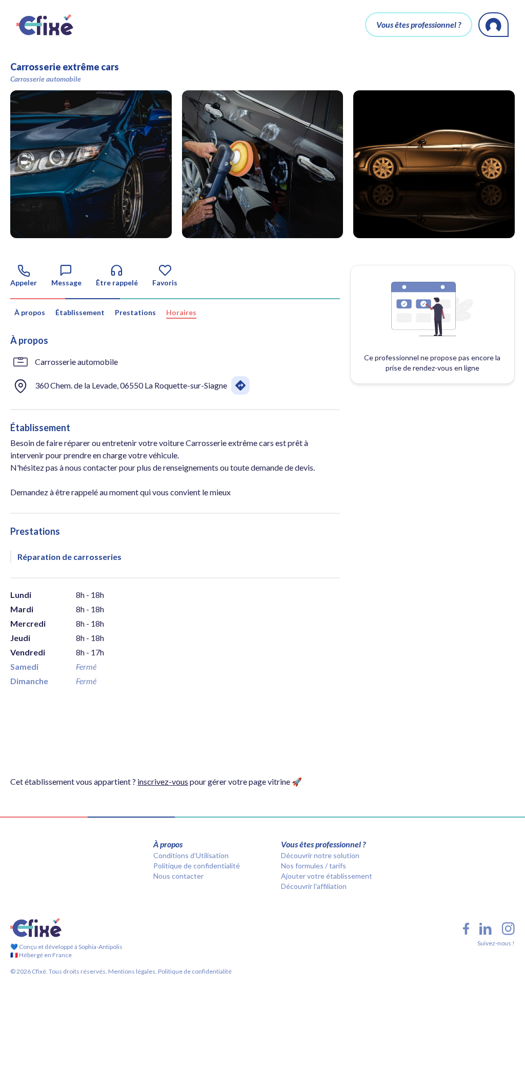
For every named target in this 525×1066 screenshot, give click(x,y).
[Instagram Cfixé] (508, 928)
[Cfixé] (44, 24)
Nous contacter (178, 875)
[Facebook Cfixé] (466, 929)
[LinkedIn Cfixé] (485, 929)
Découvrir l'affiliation (314, 886)
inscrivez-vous (162, 781)
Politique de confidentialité (196, 865)
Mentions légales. (132, 971)
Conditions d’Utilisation (191, 855)
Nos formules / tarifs (313, 865)
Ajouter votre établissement (326, 875)
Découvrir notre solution (320, 855)
